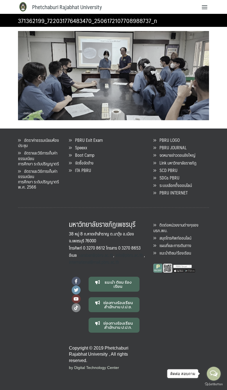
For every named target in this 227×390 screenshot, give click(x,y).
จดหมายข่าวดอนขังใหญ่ (175, 155)
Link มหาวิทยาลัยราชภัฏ (176, 162)
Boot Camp (83, 155)
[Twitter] (76, 290)
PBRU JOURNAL (171, 147)
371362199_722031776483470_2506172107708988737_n (87, 20)
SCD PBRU (166, 170)
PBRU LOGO (168, 140)
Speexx (79, 147)
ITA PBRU (81, 170)
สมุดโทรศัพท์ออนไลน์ (173, 238)
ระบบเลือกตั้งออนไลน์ (174, 185)
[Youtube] (76, 298)
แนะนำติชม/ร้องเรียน (173, 252)
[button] (114, 284)
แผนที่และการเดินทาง (173, 245)
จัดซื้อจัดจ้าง (83, 162)
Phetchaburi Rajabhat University (67, 7)
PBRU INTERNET (172, 192)
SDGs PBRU (167, 177)
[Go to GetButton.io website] (214, 384)
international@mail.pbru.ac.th (94, 262)
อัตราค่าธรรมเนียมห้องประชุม (38, 142)
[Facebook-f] (76, 281)
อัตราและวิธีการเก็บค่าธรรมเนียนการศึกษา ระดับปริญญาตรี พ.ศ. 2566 (38, 179)
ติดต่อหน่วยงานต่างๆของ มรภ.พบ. (175, 227)
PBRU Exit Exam (87, 140)
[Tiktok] (76, 307)
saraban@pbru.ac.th (96, 255)
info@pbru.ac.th (129, 255)
